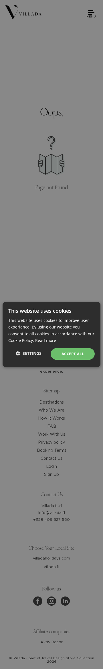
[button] (28, 353)
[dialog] (51, 334)
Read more (45, 340)
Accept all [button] (73, 353)
